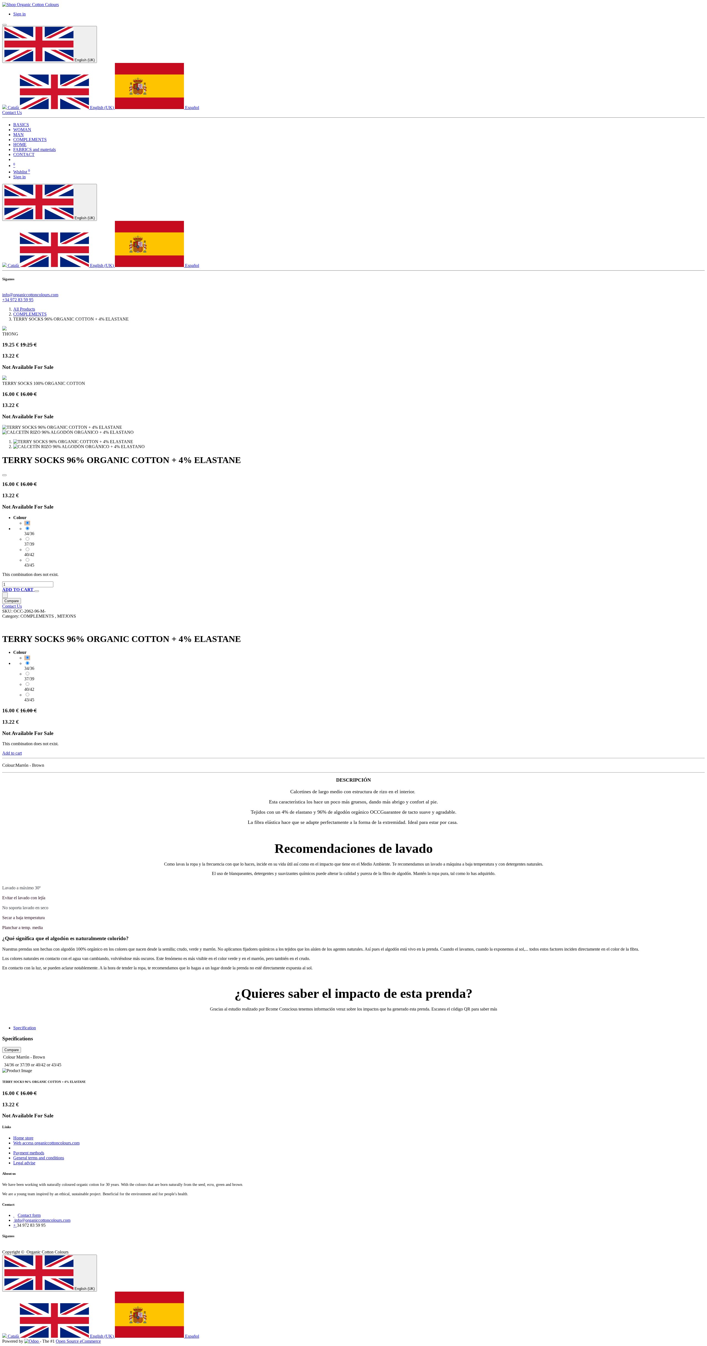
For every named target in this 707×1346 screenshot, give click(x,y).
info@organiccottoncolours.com (30, 294)
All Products (24, 309)
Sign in (19, 14)
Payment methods (28, 1153)
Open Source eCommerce (78, 1341)
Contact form (29, 1215)
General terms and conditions (38, 1157)
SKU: (8, 611)
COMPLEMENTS (30, 314)
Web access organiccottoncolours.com (46, 1143)
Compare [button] (11, 601)
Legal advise (24, 1162)
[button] (18, 589)
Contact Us (12, 112)
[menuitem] (21, 124)
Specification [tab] (24, 1027)
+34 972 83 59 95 (17, 299)
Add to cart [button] (12, 753)
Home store (23, 1138)
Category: (11, 616)
